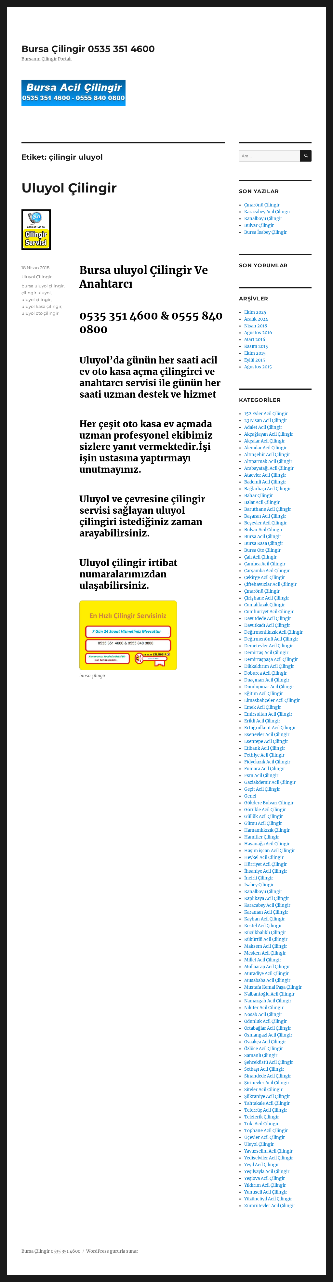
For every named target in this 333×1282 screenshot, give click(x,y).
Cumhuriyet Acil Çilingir (269, 612)
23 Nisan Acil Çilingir (265, 420)
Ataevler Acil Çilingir (265, 475)
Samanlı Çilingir (260, 1055)
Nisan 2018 (255, 326)
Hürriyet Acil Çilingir (265, 864)
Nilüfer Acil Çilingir (264, 1008)
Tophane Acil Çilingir (266, 1130)
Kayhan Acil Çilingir (264, 919)
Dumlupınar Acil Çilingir (269, 687)
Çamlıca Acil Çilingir (265, 564)
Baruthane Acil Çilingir (267, 509)
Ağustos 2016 (258, 333)
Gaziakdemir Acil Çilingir (270, 782)
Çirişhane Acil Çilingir (266, 598)
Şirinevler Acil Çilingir (266, 1083)
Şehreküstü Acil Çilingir (268, 1062)
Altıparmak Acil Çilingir (268, 461)
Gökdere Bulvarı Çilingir (269, 803)
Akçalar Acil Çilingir (264, 441)
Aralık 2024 (256, 319)
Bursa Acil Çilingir (262, 536)
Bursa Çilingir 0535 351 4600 (88, 48)
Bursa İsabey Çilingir (265, 232)
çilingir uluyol (36, 292)
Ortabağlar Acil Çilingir (267, 1028)
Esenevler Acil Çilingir (266, 734)
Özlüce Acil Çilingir (263, 1048)
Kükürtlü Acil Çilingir (265, 939)
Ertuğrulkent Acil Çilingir (270, 728)
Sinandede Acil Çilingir (267, 1076)
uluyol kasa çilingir (41, 306)
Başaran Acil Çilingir (265, 516)
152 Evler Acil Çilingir (266, 413)
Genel (250, 796)
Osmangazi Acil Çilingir (268, 1035)
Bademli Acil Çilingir (265, 482)
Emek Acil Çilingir (262, 707)
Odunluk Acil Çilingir (265, 1021)
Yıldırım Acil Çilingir (265, 1185)
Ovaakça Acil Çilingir (265, 1042)
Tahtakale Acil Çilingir (267, 1103)
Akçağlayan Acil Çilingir (268, 434)
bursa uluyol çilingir (42, 285)
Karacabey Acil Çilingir (267, 212)
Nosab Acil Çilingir (263, 1014)
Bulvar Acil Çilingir (263, 530)
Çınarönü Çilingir (262, 205)
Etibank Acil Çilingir (264, 748)
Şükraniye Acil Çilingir (267, 1096)
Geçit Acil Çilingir (262, 789)
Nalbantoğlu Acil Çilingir (269, 994)
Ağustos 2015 (258, 367)
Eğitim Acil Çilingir (263, 693)
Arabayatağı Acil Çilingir (269, 468)
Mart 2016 (254, 339)
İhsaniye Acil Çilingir (265, 871)
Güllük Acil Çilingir (263, 816)
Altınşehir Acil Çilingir (267, 454)
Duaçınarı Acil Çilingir (266, 680)
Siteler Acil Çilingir (263, 1089)
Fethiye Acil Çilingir (264, 755)
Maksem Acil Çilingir (265, 946)
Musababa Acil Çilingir (267, 980)
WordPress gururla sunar (112, 1251)
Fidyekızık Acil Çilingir (267, 762)
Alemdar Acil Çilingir (265, 448)
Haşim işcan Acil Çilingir (269, 850)
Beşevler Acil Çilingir (265, 523)
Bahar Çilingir (258, 495)
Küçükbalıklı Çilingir (265, 932)
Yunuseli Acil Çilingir (265, 1192)
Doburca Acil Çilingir (265, 673)
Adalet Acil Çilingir (263, 427)
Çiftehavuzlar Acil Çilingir (270, 584)
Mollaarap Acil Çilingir (267, 967)
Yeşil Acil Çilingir (261, 1165)
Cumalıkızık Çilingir (264, 605)
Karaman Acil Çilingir (266, 912)
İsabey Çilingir (259, 885)
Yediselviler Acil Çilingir (268, 1158)
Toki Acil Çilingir (261, 1124)
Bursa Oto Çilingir (262, 550)
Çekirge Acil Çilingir (264, 577)
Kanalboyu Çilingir (263, 218)
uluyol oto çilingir (40, 313)
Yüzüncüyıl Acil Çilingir (268, 1199)
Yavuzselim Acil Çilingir (268, 1151)
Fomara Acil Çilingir (264, 769)
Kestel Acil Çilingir (263, 926)
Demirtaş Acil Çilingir (266, 652)
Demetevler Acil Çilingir (268, 646)
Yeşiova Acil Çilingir (264, 1178)
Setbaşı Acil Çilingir (264, 1069)
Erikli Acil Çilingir (262, 721)
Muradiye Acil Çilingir (266, 973)
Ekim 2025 (255, 312)
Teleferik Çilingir (261, 1117)
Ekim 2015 (255, 353)
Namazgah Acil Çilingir (267, 1001)
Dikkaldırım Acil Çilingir (269, 666)
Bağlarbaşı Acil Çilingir (267, 489)
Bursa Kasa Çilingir (263, 543)
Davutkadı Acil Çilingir (267, 625)
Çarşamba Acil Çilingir (267, 571)
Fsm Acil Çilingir (261, 775)
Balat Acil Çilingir (262, 502)
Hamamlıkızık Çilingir (267, 830)
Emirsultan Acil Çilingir (268, 714)
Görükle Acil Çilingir (265, 810)
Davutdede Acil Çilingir (267, 618)
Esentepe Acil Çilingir (266, 741)
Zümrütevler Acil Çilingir (269, 1206)
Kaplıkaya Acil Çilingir (266, 898)
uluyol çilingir (36, 299)
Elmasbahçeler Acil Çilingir (272, 700)
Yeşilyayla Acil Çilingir (266, 1171)
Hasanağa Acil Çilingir (267, 844)
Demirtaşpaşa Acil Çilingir (271, 659)
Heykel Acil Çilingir (264, 857)
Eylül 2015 (254, 360)
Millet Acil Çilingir (262, 960)
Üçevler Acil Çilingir (264, 1137)
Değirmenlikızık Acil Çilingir (273, 632)
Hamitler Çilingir (261, 837)
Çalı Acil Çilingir (260, 557)
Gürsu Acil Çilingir (263, 823)
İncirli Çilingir (258, 878)
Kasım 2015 (256, 346)
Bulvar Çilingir (259, 225)
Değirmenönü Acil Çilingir (271, 639)
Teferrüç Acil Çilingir (265, 1110)
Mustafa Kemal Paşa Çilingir (273, 987)
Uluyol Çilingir (69, 188)
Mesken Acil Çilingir (265, 953)
